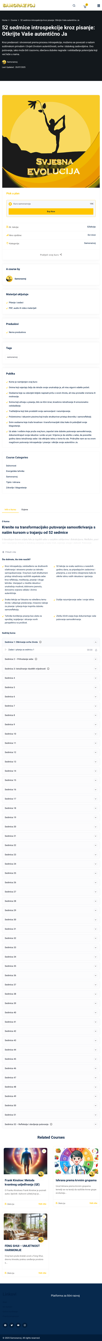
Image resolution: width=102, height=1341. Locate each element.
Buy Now (51, 211)
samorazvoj (12, 357)
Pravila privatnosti (11, 1316)
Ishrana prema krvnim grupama (76, 1180)
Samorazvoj (90, 243)
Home (4, 20)
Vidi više (42, 1204)
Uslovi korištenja (10, 1311)
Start (5, 1302)
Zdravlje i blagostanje (16, 487)
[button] (98, 5)
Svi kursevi (7, 1306)
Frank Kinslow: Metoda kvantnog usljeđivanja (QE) (22, 1182)
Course (14, 20)
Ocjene (24, 509)
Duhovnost (11, 465)
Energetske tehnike (15, 471)
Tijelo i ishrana (13, 482)
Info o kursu (10, 509)
